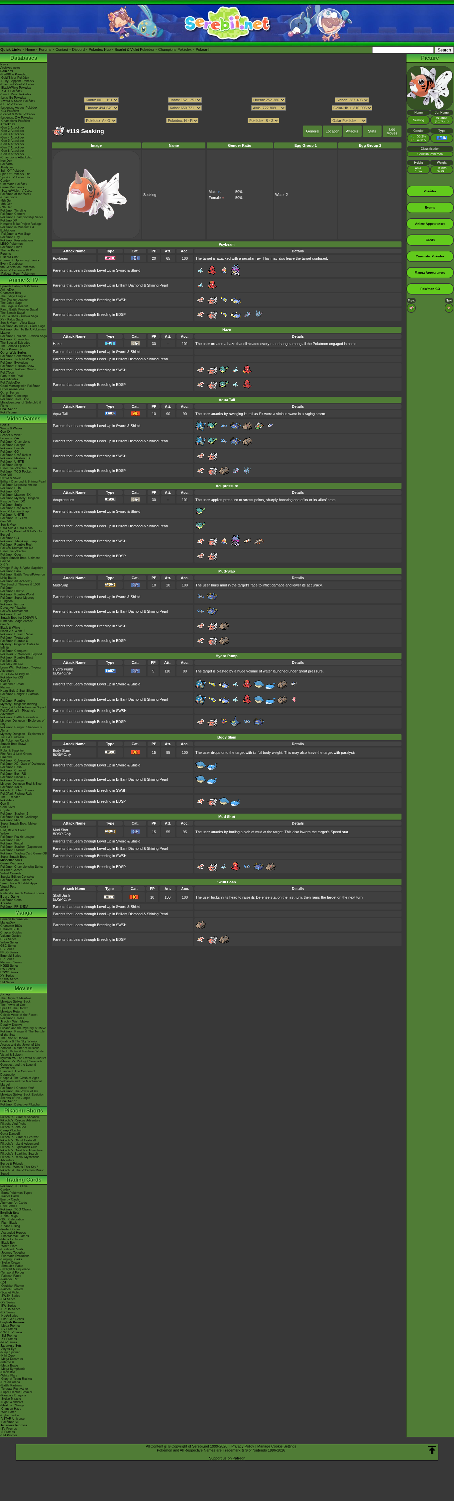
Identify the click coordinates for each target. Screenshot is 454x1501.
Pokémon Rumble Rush (16, 544)
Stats (372, 131)
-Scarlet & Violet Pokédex (18, 114)
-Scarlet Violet (10, 1292)
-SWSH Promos (11, 1332)
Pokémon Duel (10, 614)
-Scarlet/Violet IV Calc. (16, 190)
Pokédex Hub (100, 49)
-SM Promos (9, 1335)
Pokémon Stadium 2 (14, 813)
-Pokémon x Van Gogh (15, 233)
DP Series (7, 959)
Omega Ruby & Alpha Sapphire (21, 568)
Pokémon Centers (12, 214)
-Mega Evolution (11, 1239)
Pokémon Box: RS (13, 773)
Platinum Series (11, 962)
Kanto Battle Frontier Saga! (19, 309)
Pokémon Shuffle (12, 591)
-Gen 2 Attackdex (12, 130)
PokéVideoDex (10, 382)
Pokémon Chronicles (14, 339)
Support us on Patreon (227, 1458)
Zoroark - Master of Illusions (20, 1048)
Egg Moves (392, 131)
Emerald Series (10, 955)
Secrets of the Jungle (15, 1098)
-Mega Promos (10, 1325)
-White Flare (8, 1246)
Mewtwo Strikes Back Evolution (22, 1094)
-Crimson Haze (10, 1408)
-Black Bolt (7, 1242)
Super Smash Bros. (13, 856)
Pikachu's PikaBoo (13, 1127)
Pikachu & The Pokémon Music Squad (22, 1172)
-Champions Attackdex (16, 157)
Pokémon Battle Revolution (19, 717)
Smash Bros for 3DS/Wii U (19, 617)
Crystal (5, 810)
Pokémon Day (10, 237)
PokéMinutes (9, 379)
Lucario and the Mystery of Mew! (23, 1028)
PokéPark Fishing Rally (16, 793)
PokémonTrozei (11, 787)
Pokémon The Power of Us (19, 1091)
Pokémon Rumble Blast (16, 657)
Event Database (11, 263)
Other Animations (12, 389)
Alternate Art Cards (13, 1202)
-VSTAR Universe (12, 1418)
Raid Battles (8, 1206)
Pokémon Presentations (16, 240)
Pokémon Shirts (11, 247)
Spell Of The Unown (14, 1008)
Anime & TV (24, 280)
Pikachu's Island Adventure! (19, 1143)
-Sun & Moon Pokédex (15, 94)
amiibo (4, 890)
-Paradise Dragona (13, 1395)
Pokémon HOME (12, 488)
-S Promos (7, 1432)
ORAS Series (9, 979)
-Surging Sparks (11, 1259)
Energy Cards (9, 1199)
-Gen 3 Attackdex (12, 134)
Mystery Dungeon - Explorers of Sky (22, 722)
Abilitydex (7, 167)
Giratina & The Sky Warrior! (19, 1041)
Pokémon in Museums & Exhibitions (17, 228)
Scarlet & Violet (11, 435)
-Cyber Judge (9, 1415)
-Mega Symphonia (12, 1368)
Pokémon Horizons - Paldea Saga (23, 336)
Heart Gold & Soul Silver (17, 690)
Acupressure (63, 500)
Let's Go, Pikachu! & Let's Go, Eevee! (21, 533)
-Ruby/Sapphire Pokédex (17, 81)
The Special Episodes (15, 342)
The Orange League (14, 299)
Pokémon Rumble (12, 700)
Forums (45, 49)
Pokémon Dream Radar (16, 634)
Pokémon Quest (11, 554)
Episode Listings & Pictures (19, 286)
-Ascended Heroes (13, 1232)
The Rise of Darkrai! (14, 1038)
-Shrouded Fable (11, 1266)
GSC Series (8, 945)
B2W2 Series (9, 972)
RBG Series (8, 939)
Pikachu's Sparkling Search (19, 1153)
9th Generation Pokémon (17, 267)
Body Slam (61, 750)
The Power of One (13, 1005)
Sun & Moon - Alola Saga (17, 322)
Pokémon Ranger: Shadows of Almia (21, 729)
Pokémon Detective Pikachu (20, 1104)
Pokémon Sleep (11, 465)
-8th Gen (6, 204)
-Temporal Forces (12, 1272)
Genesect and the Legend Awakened (18, 1066)
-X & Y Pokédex (11, 91)
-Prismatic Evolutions (15, 1256)
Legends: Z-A (9, 438)
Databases (23, 58)
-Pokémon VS (9, 1422)
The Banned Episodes (15, 346)
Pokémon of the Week (15, 194)
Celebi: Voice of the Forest (19, 1014)
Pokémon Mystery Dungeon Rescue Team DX (19, 499)
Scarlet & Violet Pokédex (134, 49)
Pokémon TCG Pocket (16, 471)
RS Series (7, 949)
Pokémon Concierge (14, 395)
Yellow (4, 833)
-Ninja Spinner (10, 1352)
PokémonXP (8, 220)
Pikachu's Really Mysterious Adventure (20, 1158)
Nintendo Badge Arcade (16, 621)
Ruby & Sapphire (12, 750)
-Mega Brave (9, 1365)
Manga (23, 913)
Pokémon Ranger (12, 780)
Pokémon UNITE (12, 461)
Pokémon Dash (11, 767)
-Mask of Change (12, 1405)
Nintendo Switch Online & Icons (22, 893)
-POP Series (8, 1342)
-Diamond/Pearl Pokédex (17, 84)
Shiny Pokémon (11, 349)
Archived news (10, 67)
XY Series (7, 975)
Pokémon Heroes (12, 1018)
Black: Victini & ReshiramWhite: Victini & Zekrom (22, 1053)
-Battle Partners (11, 1385)
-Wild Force (8, 1412)
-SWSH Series (10, 1295)
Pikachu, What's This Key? (19, 1167)
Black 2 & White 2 (12, 631)
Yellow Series (9, 942)
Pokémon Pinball (11, 843)
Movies (24, 988)
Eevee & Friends (11, 1163)
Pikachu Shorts (23, 1110)
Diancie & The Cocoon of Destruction (17, 1073)
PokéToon (7, 372)
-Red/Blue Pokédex (13, 74)
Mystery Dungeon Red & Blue (21, 783)
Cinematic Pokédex (13, 184)
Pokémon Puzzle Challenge (19, 817)
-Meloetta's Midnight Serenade (21, 1061)
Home (30, 49)
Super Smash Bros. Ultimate (20, 558)
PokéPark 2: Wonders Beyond (21, 654)
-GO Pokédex (9, 111)
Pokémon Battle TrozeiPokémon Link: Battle (22, 576)
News (4, 64)
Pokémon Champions (15, 441)
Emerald (6, 757)
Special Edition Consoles (17, 876)
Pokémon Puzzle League (17, 837)
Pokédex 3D (8, 660)
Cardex (5, 180)
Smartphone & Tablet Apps (18, 883)
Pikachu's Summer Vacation (19, 1117)
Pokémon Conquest (14, 651)
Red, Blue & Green (13, 830)
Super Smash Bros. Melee (18, 823)
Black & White (10, 627)
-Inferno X (7, 1362)
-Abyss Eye (8, 1349)
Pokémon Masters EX (15, 458)
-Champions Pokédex (15, 121)
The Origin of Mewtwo (15, 998)
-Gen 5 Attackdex (12, 140)
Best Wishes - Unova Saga (19, 316)
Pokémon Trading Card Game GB (23, 853)
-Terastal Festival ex (14, 1388)
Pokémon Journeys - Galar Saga (22, 326)
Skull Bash (61, 895)
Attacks (352, 131)
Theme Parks (9, 250)
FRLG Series (9, 952)
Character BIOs (11, 925)
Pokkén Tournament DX (16, 548)
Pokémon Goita (11, 900)
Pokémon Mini (10, 820)
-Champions (8, 197)
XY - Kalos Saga (11, 319)
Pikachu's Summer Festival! (19, 1137)
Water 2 (281, 195)
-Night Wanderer (11, 1402)
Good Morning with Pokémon (20, 386)
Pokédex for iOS (11, 677)
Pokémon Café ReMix (15, 455)
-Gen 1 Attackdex (12, 127)
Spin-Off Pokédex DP (15, 174)
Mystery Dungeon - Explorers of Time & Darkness (22, 735)
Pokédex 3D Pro (11, 664)
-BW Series (8, 1305)
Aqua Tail (60, 414)
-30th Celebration (12, 1219)
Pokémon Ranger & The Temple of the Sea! (22, 1033)
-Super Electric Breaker (16, 1392)
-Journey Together (12, 1252)
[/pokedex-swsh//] (226, 114)
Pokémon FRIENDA (14, 906)
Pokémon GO (9, 451)
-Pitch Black (8, 1222)
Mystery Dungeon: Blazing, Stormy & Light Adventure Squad (23, 705)
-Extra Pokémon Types (16, 1192)
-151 (3, 1282)
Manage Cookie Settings (276, 1446)
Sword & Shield (10, 478)
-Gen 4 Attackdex (12, 137)
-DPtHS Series (10, 1309)
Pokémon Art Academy (16, 581)
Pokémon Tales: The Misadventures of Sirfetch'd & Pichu (20, 402)
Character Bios (10, 293)
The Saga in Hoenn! (14, 306)
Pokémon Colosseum (15, 760)
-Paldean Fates (10, 1276)
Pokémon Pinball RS (14, 777)
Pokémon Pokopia (12, 445)
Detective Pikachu (13, 551)
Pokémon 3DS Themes (16, 880)
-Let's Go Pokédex (13, 97)
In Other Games (11, 870)
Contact (62, 49)
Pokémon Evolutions (14, 362)
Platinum (6, 687)
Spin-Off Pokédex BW (15, 177)
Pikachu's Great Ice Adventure (21, 1150)
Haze (57, 344)
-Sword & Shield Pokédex (17, 101)
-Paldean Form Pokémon (17, 273)
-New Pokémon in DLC (16, 270)
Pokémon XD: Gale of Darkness (22, 763)
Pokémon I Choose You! (17, 1088)
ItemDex (6, 160)
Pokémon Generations (15, 356)
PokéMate (7, 800)
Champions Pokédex (175, 49)
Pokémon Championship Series (22, 217)
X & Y (4, 564)
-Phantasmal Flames (14, 1236)
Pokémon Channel (13, 770)
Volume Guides (10, 935)
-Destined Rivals (11, 1249)
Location (332, 131)
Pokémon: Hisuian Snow (17, 366)
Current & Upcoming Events (19, 260)
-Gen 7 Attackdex (12, 147)
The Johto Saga (11, 303)
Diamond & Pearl (12, 684)
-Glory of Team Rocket (16, 1378)
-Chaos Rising (10, 1226)
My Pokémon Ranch (14, 740)
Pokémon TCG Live (14, 518)
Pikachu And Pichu (13, 1123)
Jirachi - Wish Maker (14, 1021)
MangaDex (7, 922)
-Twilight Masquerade (15, 1269)
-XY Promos (8, 1339)
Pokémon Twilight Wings (17, 359)
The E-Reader (10, 797)
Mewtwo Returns (12, 1011)
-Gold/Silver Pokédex (14, 77)
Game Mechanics (12, 187)
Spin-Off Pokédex (12, 170)
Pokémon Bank (10, 571)
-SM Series (8, 1299)
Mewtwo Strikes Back (15, 1001)
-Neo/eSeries (9, 1315)
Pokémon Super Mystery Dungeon (17, 599)
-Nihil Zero (7, 1355)
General (312, 131)
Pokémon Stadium (13, 850)
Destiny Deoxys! (12, 1024)
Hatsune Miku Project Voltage (21, 223)
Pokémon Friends (12, 448)
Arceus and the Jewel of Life (20, 1044)
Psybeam (60, 258)
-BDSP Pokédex (11, 104)
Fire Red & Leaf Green (16, 753)
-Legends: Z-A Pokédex (16, 117)
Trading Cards (24, 1180)
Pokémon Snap (10, 840)
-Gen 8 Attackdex (12, 150)
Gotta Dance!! (10, 1133)
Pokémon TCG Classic (16, 1209)
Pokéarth (203, 49)
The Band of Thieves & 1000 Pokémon (20, 586)
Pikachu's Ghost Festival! (18, 1140)
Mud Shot (60, 830)
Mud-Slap (60, 585)
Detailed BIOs (10, 929)
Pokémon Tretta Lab (14, 637)
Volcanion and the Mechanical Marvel (21, 1083)
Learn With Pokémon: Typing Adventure (20, 669)
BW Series (7, 969)
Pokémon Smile (11, 504)
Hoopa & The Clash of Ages (19, 1078)
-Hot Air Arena (10, 1382)
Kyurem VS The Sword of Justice (23, 1058)
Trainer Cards (9, 1196)
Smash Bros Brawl (13, 744)
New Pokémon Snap (14, 511)
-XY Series (7, 1302)
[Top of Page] (432, 1450)
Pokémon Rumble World (17, 594)
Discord (78, 49)
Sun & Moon (8, 524)
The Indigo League (13, 296)
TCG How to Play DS (15, 674)
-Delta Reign (9, 1216)
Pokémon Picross (12, 604)
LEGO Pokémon (11, 243)
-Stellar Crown (10, 1262)
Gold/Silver (7, 807)
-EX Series (7, 1312)
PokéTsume (8, 412)
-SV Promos (8, 1329)
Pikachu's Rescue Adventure (20, 1120)
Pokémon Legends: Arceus (19, 484)
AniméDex (7, 289)
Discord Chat (9, 257)
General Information (14, 919)
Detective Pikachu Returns (19, 468)
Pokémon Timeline (13, 210)
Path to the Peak (12, 376)
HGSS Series (9, 965)
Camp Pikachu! (11, 1130)
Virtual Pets (8, 886)
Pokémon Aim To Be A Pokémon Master (23, 331)
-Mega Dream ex (12, 1359)
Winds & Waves (11, 428)
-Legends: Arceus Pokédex (19, 107)
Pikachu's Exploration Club (18, 1147)
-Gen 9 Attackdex (12, 154)
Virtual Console (10, 873)
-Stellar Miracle (10, 1398)
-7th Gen (6, 207)
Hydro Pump (63, 669)
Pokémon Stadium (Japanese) (21, 846)
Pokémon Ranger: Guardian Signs (19, 695)
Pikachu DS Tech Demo (17, 790)
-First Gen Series (12, 1319)
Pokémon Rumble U (14, 641)
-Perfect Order (10, 1229)
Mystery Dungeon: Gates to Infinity (19, 646)
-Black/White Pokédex (15, 87)
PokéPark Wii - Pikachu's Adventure (17, 712)
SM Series (7, 982)
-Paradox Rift (9, 1279)
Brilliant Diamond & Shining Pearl (23, 481)
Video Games (24, 418)
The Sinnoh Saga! (12, 312)
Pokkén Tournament (14, 611)
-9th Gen (6, 200)
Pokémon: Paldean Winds (18, 369)
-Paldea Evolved (11, 1289)
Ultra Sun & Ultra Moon (16, 528)
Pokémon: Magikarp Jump (18, 541)
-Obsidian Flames (12, 1285)
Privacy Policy (242, 1446)
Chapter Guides (11, 932)
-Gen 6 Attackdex (12, 144)
